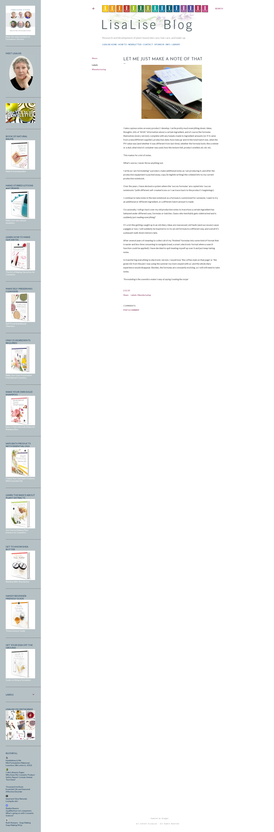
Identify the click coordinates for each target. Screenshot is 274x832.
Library (176, 44)
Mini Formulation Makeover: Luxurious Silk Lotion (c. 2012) (19, 764)
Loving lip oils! (12, 801)
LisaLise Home (109, 44)
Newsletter (134, 44)
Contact (148, 44)
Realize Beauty (12, 808)
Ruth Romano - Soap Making (18, 822)
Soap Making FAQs (14, 825)
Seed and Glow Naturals (16, 799)
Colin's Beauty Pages (15, 772)
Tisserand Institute (14, 787)
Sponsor (159, 44)
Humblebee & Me (13, 760)
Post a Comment (131, 310)
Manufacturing (99, 69)
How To (122, 44)
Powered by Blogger (160, 819)
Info (168, 44)
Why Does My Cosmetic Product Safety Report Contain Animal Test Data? (20, 777)
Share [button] (94, 58)
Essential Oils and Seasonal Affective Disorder (18, 790)
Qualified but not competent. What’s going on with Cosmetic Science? (20, 813)
